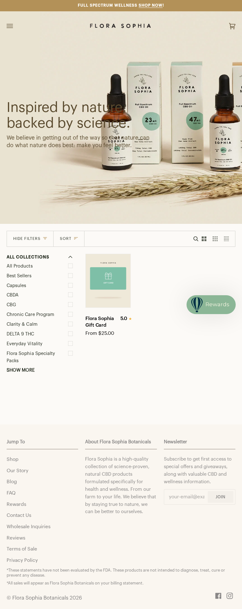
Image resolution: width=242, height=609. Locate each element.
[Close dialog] (227, 14)
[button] (178, 279)
